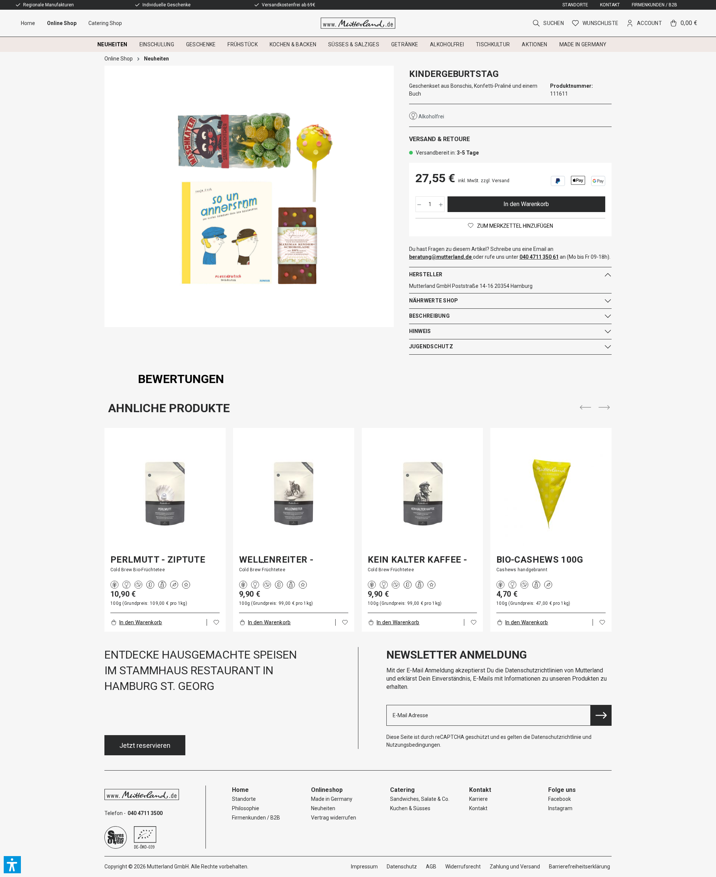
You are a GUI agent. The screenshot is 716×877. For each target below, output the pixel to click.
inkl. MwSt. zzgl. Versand (483, 180)
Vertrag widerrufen (333, 818)
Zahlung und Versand (515, 867)
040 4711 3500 (145, 813)
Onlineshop (327, 789)
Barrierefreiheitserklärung (579, 867)
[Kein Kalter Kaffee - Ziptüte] (422, 493)
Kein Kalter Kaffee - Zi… (417, 559)
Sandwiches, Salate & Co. (419, 799)
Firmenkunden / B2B (654, 4)
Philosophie (245, 808)
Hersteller (426, 274)
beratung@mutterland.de (440, 257)
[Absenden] (601, 715)
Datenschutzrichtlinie (556, 737)
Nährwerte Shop (433, 301)
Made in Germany (331, 799)
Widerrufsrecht (463, 867)
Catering (402, 789)
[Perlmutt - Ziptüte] (165, 493)
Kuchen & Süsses (410, 808)
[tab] (181, 379)
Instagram (560, 808)
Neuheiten (323, 808)
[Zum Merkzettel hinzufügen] (216, 622)
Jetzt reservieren (144, 745)
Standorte (575, 4)
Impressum (364, 867)
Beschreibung (429, 316)
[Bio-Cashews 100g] (551, 493)
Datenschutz (402, 867)
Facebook (559, 799)
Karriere (478, 799)
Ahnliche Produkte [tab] (169, 408)
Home (240, 789)
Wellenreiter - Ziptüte (276, 559)
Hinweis (420, 331)
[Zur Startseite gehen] (358, 23)
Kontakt (610, 4)
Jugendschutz (431, 346)
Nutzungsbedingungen (413, 745)
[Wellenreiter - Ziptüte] (293, 493)
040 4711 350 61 (539, 257)
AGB (431, 867)
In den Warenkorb (526, 204)
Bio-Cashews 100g (539, 559)
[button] (12, 864)
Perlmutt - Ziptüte (157, 559)
